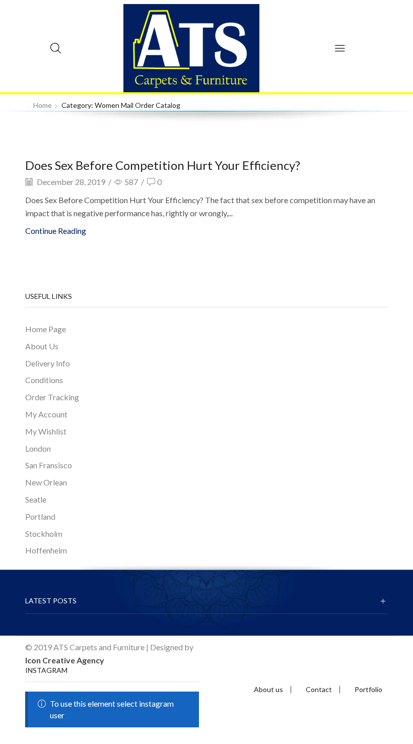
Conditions (44, 380)
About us (268, 689)
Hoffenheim (46, 550)
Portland (40, 516)
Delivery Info (47, 363)
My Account (46, 414)
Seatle (35, 499)
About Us (41, 346)
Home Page (45, 329)
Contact (319, 689)
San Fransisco (48, 465)
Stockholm (43, 533)
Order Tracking (52, 397)
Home (42, 105)
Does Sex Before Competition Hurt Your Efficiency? (162, 165)
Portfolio (368, 689)
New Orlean (46, 482)
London (38, 448)
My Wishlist (45, 431)
